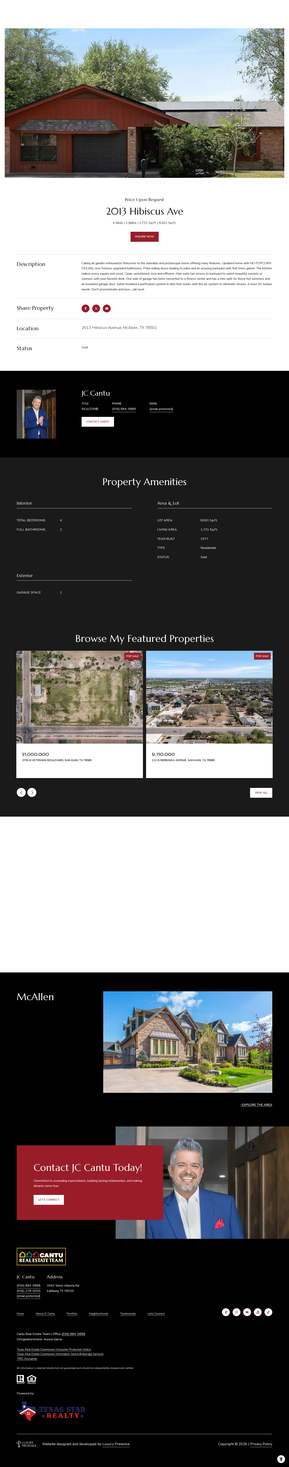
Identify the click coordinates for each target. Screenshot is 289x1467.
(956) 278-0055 (28, 1291)
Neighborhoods (98, 1314)
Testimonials (128, 1314)
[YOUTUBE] (247, 1312)
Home (20, 1314)
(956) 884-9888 (124, 409)
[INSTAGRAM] (236, 1312)
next (31, 792)
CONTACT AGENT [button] (97, 422)
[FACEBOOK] (226, 1312)
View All (261, 793)
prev (21, 792)
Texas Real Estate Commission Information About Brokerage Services (60, 1354)
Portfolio (72, 1314)
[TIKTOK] (268, 1312)
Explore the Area (257, 1105)
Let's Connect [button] (48, 1200)
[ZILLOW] (258, 1312)
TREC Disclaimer (27, 1359)
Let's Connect (156, 1314)
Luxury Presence (116, 1444)
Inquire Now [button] (144, 236)
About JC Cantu (45, 1314)
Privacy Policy (261, 1444)
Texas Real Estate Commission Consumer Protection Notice (54, 1349)
